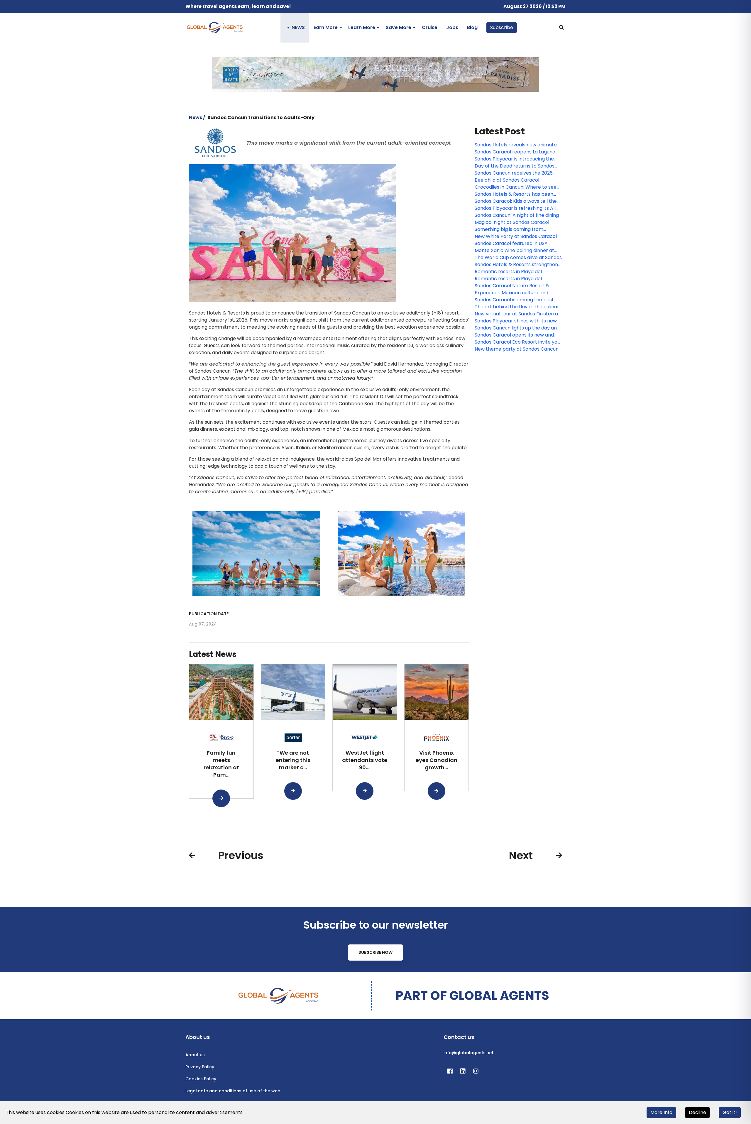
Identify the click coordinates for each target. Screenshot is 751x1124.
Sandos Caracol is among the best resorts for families (514, 299)
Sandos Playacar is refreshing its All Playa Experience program (515, 208)
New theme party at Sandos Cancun (517, 349)
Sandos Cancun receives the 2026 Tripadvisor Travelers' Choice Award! (517, 173)
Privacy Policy (199, 1067)
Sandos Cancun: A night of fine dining (517, 215)
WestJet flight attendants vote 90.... (364, 760)
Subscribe (501, 27)
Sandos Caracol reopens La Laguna (515, 151)
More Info (661, 1112)
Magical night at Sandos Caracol (512, 222)
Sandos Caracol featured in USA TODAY (511, 243)
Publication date (209, 614)
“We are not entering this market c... (293, 760)
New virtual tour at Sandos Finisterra (516, 313)
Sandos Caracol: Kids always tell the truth (516, 201)
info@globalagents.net (468, 1052)
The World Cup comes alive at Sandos (518, 257)
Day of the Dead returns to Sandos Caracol (514, 166)
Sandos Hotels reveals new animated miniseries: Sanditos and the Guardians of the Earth (517, 144)
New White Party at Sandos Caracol (516, 236)
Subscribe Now (375, 952)
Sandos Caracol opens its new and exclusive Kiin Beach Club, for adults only (515, 335)
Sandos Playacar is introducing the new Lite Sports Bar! (514, 159)
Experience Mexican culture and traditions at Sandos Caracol (511, 292)
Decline (697, 1112)
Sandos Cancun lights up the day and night (517, 328)
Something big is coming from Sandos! (509, 229)
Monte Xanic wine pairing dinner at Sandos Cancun (514, 250)
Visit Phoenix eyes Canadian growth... (436, 760)
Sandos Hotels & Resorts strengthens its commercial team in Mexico (517, 264)
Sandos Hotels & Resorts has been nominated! (514, 194)
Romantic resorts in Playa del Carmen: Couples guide (508, 271)
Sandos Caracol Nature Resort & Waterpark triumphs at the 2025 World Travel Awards (512, 285)
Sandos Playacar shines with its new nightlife (516, 320)
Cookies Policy (200, 1079)
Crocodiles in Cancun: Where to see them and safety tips (516, 187)
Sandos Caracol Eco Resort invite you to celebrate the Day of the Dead (517, 342)
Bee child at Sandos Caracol (507, 180)
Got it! (730, 1112)
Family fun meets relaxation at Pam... (221, 763)
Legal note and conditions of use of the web (232, 1091)
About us (195, 1055)
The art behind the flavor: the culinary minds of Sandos (518, 306)
